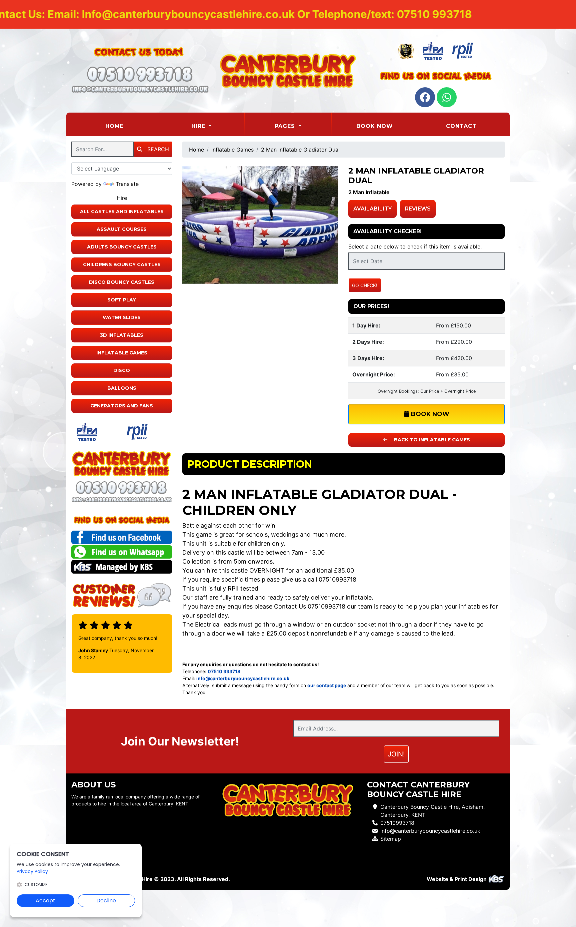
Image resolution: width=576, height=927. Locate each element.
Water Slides (122, 317)
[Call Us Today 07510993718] (121, 487)
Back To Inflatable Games (431, 440)
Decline (106, 900)
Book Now (374, 126)
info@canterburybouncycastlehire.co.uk (430, 830)
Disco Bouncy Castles (121, 282)
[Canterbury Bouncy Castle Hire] (288, 70)
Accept (45, 900)
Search (157, 149)
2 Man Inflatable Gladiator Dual (300, 149)
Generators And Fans (121, 406)
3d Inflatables (121, 335)
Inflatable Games (121, 353)
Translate (127, 184)
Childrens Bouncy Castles (122, 264)
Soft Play (121, 300)
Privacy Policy (32, 871)
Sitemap (390, 838)
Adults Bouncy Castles (122, 247)
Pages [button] (286, 126)
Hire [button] (199, 126)
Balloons (121, 388)
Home (131, 126)
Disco (121, 370)
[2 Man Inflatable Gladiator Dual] (260, 225)
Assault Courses (122, 229)
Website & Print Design (457, 879)
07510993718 (397, 822)
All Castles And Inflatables (122, 212)
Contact (461, 126)
